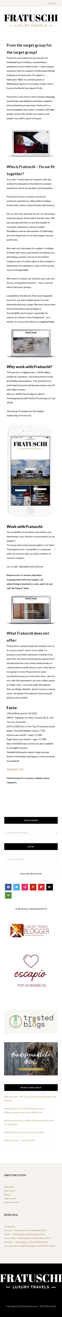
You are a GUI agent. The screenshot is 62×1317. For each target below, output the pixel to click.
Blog (6, 1194)
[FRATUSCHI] (31, 20)
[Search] (45, 3)
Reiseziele (9, 1226)
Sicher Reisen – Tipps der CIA (19, 1140)
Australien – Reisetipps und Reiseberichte (27, 1238)
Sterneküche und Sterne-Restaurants (24, 1132)
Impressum (10, 1198)
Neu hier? (9, 1186)
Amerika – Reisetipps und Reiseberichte (26, 1242)
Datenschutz (11, 1202)
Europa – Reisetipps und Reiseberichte (25, 1230)
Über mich (9, 1190)
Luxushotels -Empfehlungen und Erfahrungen (30, 1245)
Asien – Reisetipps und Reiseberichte (24, 1234)
